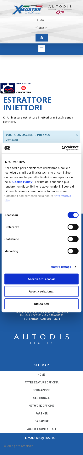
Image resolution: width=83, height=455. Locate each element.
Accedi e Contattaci (41, 429)
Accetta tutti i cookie (41, 278)
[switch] (73, 227)
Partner (42, 413)
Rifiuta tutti (41, 303)
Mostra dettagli (61, 266)
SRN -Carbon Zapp (45, 88)
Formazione (41, 390)
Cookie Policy (22, 181)
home (41, 374)
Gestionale (41, 398)
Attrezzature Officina (41, 382)
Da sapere (42, 421)
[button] (41, 48)
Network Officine (41, 405)
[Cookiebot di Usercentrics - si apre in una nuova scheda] (62, 148)
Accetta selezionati (41, 291)
